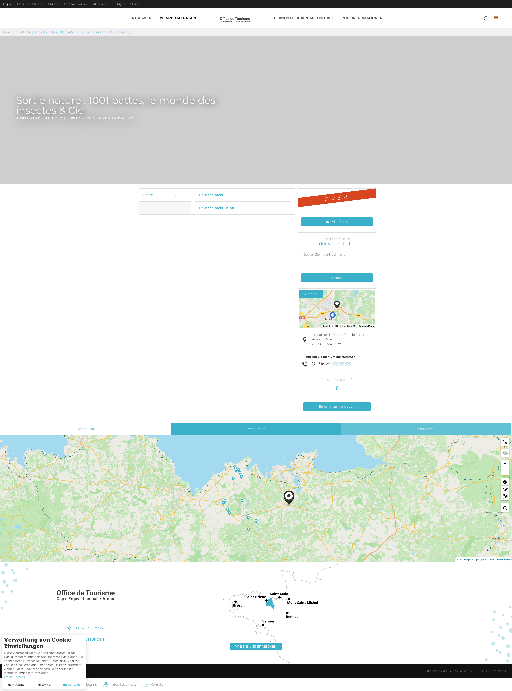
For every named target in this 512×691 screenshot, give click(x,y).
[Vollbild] (505, 441)
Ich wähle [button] (44, 685)
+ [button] (505, 463)
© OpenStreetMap (486, 559)
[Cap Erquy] (85, 596)
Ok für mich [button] (71, 685)
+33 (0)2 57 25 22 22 (88, 628)
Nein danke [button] (16, 685)
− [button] (505, 470)
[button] (140, 18)
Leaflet (458, 559)
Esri (466, 559)
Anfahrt (311, 294)
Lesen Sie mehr (14, 677)
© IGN (472, 559)
